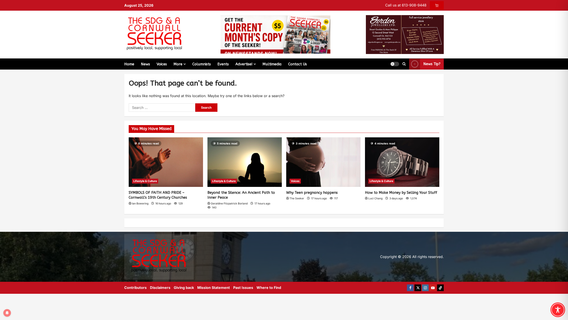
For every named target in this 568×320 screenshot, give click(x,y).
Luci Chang (375, 198)
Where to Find (268, 287)
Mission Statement (213, 287)
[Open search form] (404, 64)
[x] (417, 287)
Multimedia (272, 64)
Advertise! (243, 64)
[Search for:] (162, 107)
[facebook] (410, 287)
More (178, 64)
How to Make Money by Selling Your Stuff (401, 192)
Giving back (184, 287)
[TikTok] (440, 287)
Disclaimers (160, 287)
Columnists (201, 64)
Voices (162, 64)
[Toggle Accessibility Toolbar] (558, 310)
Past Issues (243, 287)
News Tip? (431, 64)
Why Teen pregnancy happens (312, 192)
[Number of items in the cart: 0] (437, 5)
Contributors (135, 287)
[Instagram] (425, 287)
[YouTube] (433, 287)
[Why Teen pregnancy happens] (323, 162)
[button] (394, 64)
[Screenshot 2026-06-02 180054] (405, 34)
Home (129, 64)
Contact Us (297, 64)
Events (223, 64)
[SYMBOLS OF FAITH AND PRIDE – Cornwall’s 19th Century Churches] (166, 162)
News (145, 64)
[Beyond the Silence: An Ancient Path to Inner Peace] (244, 162)
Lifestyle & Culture (145, 181)
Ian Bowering (140, 203)
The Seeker (297, 198)
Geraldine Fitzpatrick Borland (229, 203)
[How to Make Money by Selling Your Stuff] (402, 162)
